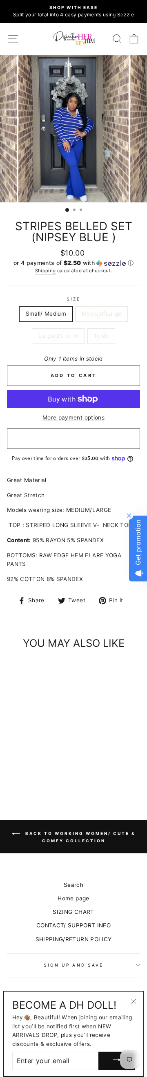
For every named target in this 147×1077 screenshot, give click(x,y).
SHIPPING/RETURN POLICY (73, 939)
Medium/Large (101, 313)
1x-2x (101, 335)
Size (73, 298)
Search (73, 885)
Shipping (45, 271)
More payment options (73, 417)
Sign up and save (73, 965)
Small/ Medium (46, 313)
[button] (73, 263)
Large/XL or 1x (58, 335)
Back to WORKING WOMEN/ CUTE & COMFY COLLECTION (79, 837)
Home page (73, 898)
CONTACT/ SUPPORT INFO (73, 925)
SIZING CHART (73, 912)
